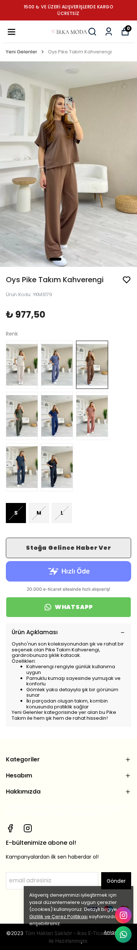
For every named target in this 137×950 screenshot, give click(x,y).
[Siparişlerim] (108, 31)
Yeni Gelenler (21, 51)
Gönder (116, 881)
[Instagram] (27, 828)
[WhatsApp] (123, 934)
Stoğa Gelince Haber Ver (68, 548)
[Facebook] (10, 828)
